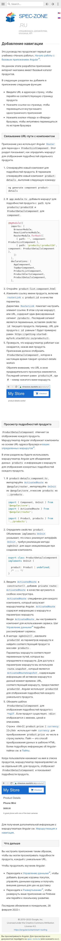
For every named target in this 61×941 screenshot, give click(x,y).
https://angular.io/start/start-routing (30, 929)
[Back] (47, 4)
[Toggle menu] (58, 4)
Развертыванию (32, 890)
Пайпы (25, 750)
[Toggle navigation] (3, 4)
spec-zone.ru (33, 939)
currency (53, 726)
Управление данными (19, 627)
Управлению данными (36, 873)
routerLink (14, 297)
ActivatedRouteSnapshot (22, 673)
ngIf (11, 713)
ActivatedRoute (33, 482)
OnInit (52, 486)
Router (50, 144)
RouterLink (27, 306)
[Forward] (53, 4)
